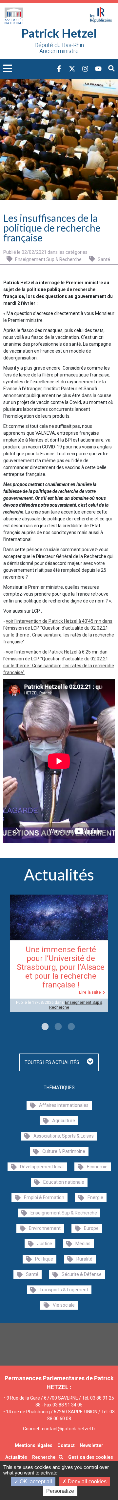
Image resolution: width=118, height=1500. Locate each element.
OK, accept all (35, 1481)
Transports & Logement (63, 1289)
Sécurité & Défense (82, 1274)
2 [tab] (57, 1027)
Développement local (42, 1166)
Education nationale (63, 1182)
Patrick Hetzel (59, 33)
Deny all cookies (87, 1481)
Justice (44, 1243)
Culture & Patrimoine (63, 1151)
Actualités (16, 1457)
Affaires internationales (63, 1105)
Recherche (43, 1457)
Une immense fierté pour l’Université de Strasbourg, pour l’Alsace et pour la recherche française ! (61, 967)
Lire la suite (90, 992)
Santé (103, 259)
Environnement (45, 1228)
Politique (44, 1259)
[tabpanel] (59, 953)
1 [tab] (44, 1027)
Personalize (60, 1491)
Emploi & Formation (44, 1197)
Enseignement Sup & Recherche (48, 259)
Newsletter (91, 1445)
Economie (97, 1166)
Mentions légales (33, 1445)
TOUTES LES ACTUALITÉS (52, 1062)
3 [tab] (70, 1027)
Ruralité (84, 1259)
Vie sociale (64, 1305)
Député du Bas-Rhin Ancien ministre (59, 48)
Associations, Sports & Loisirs (63, 1136)
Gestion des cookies (90, 1457)
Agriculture (63, 1120)
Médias (82, 1243)
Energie (95, 1197)
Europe (91, 1228)
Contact (66, 1445)
